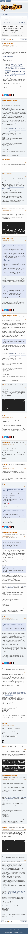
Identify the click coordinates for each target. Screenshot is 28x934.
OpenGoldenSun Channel (7, 56)
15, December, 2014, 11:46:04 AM (8, 45)
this (24, 86)
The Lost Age (17, 128)
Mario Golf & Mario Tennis (15, 130)
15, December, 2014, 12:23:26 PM (8, 104)
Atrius (5, 464)
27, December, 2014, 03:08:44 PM (8, 859)
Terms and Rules (13, 929)
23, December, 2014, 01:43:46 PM (8, 618)
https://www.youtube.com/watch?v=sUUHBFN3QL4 (13, 187)
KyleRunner (6, 159)
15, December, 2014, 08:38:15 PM (8, 175)
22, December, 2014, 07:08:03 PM (8, 468)
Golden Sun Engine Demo (16, 64)
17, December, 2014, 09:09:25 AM (8, 387)
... (13, 39)
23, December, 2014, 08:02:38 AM (8, 536)
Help (8, 929)
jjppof (5, 723)
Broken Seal (11, 128)
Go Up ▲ (19, 929)
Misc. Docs (23, 130)
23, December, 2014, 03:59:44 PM (8, 671)
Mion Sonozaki (7, 174)
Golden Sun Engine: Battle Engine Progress (15, 72)
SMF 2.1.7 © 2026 (11, 931)
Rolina (5, 208)
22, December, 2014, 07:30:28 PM (8, 486)
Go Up (2, 921)
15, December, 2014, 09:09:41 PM (8, 210)
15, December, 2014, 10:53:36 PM (8, 319)
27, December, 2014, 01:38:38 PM (8, 829)
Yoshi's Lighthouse (9, 131)
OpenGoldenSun (8, 43)
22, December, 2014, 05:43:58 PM (8, 417)
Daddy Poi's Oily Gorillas (10, 100)
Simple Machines (17, 931)
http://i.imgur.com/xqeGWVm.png (14, 658)
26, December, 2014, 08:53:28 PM (8, 779)
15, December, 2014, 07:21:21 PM (8, 161)
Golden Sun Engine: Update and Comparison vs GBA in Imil (15, 74)
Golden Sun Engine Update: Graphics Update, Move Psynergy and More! (14, 66)
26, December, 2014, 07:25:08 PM (8, 748)
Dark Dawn (23, 128)
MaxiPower (6, 442)
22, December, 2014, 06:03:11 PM (8, 444)
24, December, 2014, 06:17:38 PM (8, 725)
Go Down (3, 39)
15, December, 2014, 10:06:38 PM (8, 240)
